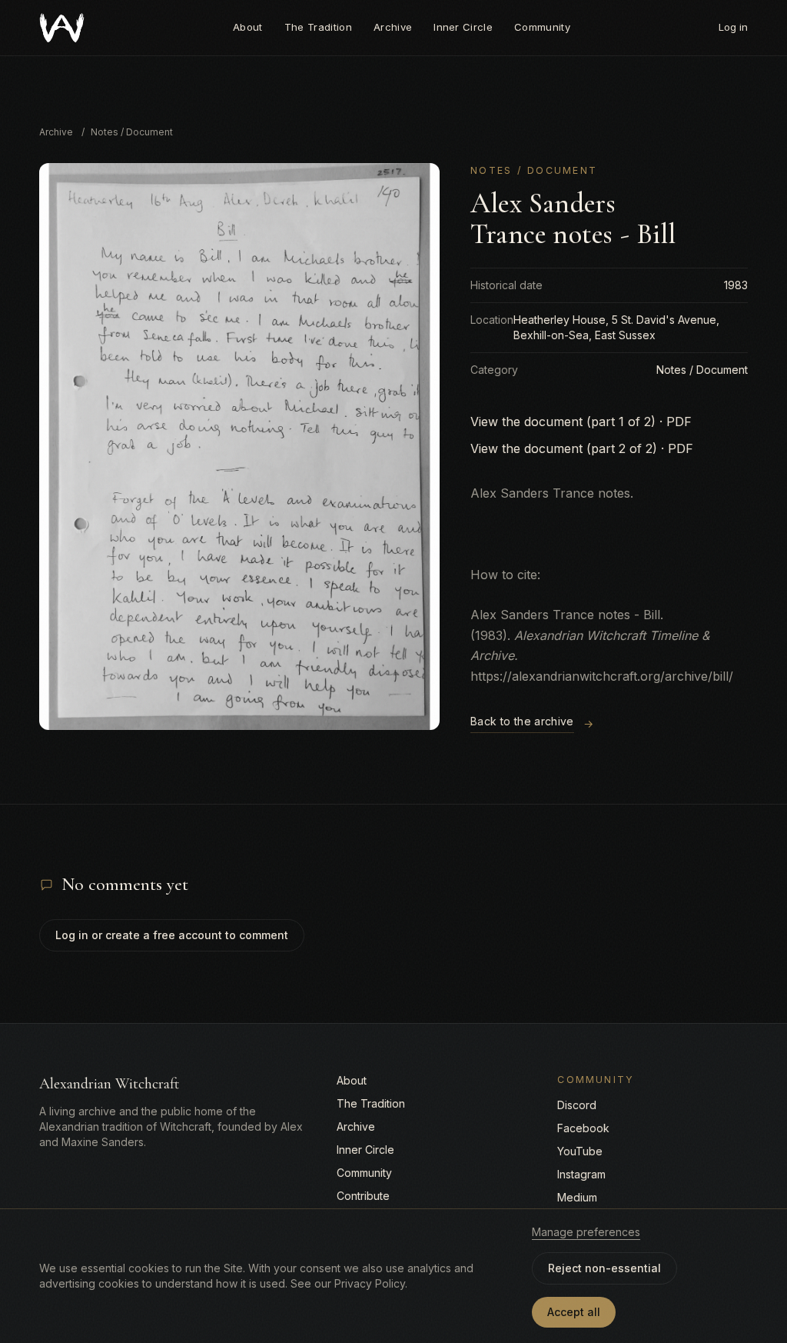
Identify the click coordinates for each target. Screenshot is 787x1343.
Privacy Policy (369, 1283)
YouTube (580, 1151)
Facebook (583, 1128)
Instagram (581, 1174)
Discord (576, 1104)
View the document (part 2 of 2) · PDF (581, 448)
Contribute (363, 1195)
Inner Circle (463, 27)
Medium (577, 1197)
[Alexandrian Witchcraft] (62, 27)
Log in (733, 27)
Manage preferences (586, 1231)
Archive (393, 27)
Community (542, 27)
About (248, 27)
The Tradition (318, 27)
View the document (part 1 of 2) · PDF (581, 421)
